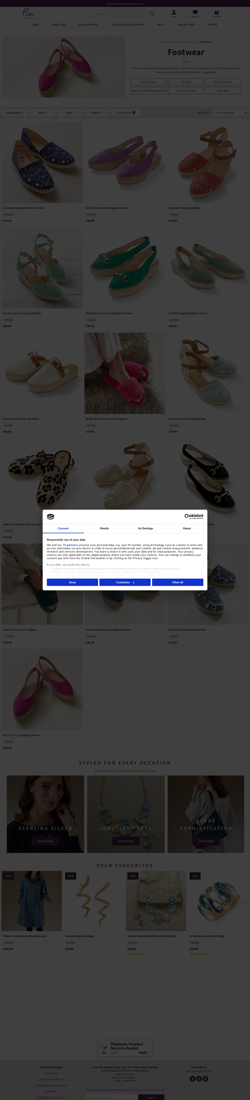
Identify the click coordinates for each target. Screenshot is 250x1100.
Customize (123, 582)
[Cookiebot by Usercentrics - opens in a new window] (187, 516)
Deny (72, 582)
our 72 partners (67, 544)
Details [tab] (104, 528)
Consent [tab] (63, 528)
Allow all (177, 582)
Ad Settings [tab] (145, 528)
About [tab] (187, 528)
